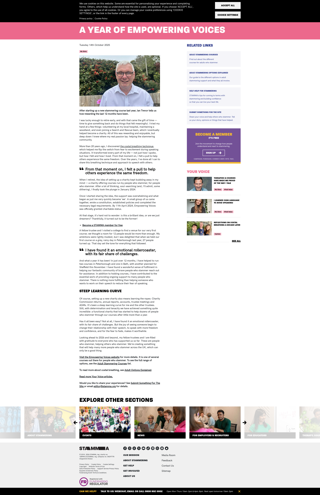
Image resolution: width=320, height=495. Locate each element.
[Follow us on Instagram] (129, 448)
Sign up (211, 152)
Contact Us (168, 465)
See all (236, 241)
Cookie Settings (108, 464)
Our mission (131, 455)
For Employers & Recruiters (210, 435)
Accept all (228, 5)
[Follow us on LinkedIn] (152, 448)
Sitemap (166, 471)
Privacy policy (85, 18)
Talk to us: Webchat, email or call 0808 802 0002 (132, 491)
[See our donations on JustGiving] (157, 448)
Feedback (167, 460)
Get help (128, 465)
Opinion (217, 234)
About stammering (135, 460)
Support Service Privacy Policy (108, 469)
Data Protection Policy (87, 469)
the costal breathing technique (136, 146)
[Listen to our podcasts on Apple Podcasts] (166, 448)
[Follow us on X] (139, 448)
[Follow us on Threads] (134, 448)
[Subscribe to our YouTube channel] (143, 448)
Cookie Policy (96, 464)
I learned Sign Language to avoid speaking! (226, 201)
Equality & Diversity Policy (88, 471)
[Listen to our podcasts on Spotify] (162, 448)
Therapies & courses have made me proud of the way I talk (225, 180)
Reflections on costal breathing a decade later (227, 223)
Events (86, 435)
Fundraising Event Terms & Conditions (92, 473)
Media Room (168, 455)
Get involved (131, 470)
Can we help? (87, 491)
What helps (228, 190)
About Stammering (40, 435)
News (141, 435)
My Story (83, 51)
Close (239, 491)
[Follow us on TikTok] (148, 448)
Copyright (83, 467)
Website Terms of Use (97, 467)
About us (129, 476)
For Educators (257, 435)
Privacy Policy (84, 464)
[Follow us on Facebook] (125, 448)
